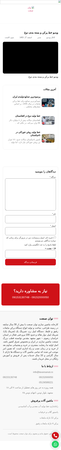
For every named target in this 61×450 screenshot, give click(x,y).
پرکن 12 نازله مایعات (49, 418)
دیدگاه (53, 177)
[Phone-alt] (55, 435)
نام (54, 214)
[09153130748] (20, 377)
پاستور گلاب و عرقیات (48, 412)
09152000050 (46, 377)
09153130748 (10, 377)
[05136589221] (56, 382)
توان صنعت (46, 318)
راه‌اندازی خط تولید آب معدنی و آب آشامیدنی (38, 406)
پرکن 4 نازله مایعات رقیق (47, 423)
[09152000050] (56, 377)
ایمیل (53, 226)
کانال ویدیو (51, 37)
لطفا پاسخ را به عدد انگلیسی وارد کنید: (40, 245)
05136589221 (46, 382)
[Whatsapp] (55, 444)
